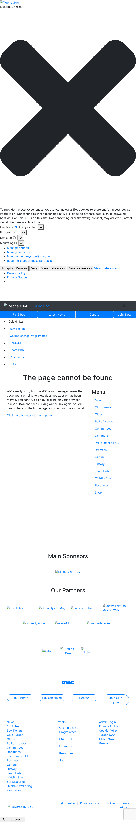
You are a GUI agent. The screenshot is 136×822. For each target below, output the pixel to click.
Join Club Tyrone (115, 700)
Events (61, 722)
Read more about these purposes (29, 260)
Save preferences (80, 268)
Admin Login (107, 722)
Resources (17, 357)
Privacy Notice (17, 277)
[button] (68, 108)
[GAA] (46, 651)
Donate (94, 314)
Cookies (109, 803)
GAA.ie (103, 743)
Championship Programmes (28, 336)
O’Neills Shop (104, 478)
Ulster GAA (106, 739)
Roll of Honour (104, 421)
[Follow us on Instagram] (70, 682)
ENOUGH (16, 343)
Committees (103, 428)
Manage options (18, 248)
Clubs (99, 414)
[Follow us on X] (68, 682)
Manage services (18, 252)
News (56, 314)
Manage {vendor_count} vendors (29, 256)
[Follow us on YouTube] (73, 682)
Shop (98, 492)
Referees (101, 450)
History (100, 464)
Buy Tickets (18, 328)
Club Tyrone (103, 407)
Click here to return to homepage (29, 415)
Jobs (13, 364)
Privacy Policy (108, 726)
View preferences (53, 268)
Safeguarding (16, 781)
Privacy (89, 803)
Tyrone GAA (41, 306)
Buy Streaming (52, 698)
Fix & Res (19, 314)
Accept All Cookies (14, 268)
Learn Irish (17, 350)
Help (66, 803)
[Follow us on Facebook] (65, 682)
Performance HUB (107, 442)
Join (124, 314)
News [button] (98, 400)
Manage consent (12, 819)
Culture (100, 457)
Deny (34, 268)
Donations (102, 435)
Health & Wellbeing (19, 786)
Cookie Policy (16, 273)
